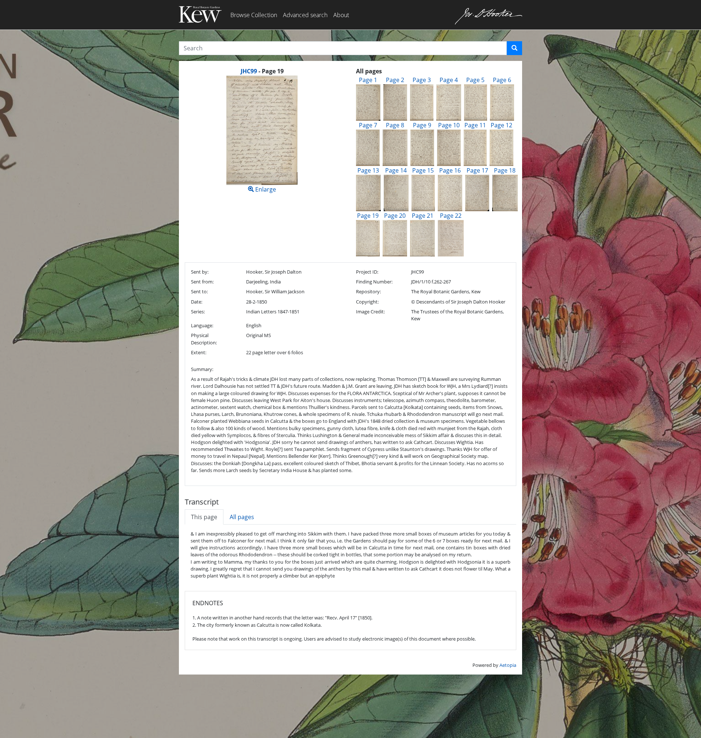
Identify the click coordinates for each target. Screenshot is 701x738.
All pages (242, 517)
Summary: (202, 369)
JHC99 (249, 71)
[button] (514, 48)
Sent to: (199, 291)
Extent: (198, 352)
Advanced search (305, 15)
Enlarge (265, 189)
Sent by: (199, 271)
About (341, 15)
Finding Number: (374, 281)
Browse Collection (253, 15)
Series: (198, 311)
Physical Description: (204, 338)
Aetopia (507, 665)
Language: (202, 325)
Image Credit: (370, 311)
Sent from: (202, 281)
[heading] (262, 71)
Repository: (368, 291)
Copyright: (367, 301)
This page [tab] (204, 517)
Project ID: (367, 271)
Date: (196, 301)
